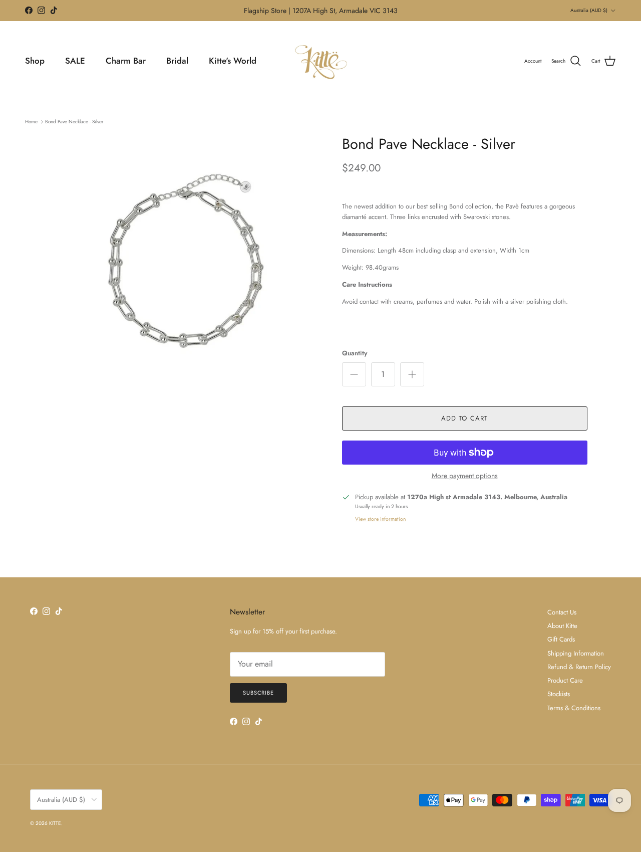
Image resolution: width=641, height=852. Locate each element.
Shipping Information (575, 653)
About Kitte (562, 625)
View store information (380, 519)
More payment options (465, 476)
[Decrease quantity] (354, 374)
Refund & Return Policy (579, 667)
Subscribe (258, 693)
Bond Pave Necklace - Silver (74, 121)
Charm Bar (126, 61)
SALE (75, 61)
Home (31, 121)
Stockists (558, 694)
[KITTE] (320, 61)
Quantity (354, 353)
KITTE (55, 823)
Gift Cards (561, 639)
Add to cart (464, 418)
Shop (35, 61)
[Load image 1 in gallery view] (187, 268)
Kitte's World (232, 61)
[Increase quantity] (412, 374)
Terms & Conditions (573, 708)
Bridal (177, 61)
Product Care (565, 680)
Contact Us (561, 612)
